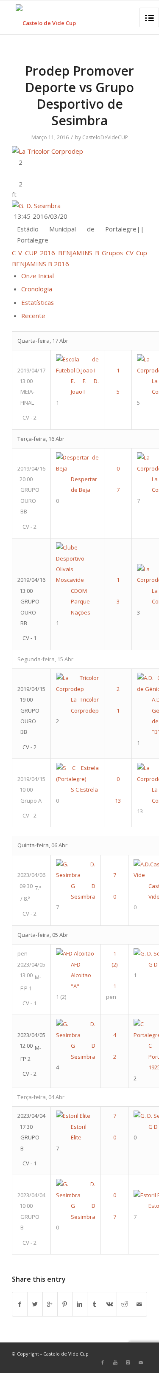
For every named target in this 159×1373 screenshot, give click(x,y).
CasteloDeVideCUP (105, 137)
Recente (33, 315)
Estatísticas (37, 302)
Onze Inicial (37, 275)
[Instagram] (128, 1362)
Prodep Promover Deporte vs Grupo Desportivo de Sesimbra (79, 95)
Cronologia (36, 289)
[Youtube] (115, 1362)
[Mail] (140, 1362)
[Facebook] (102, 1362)
